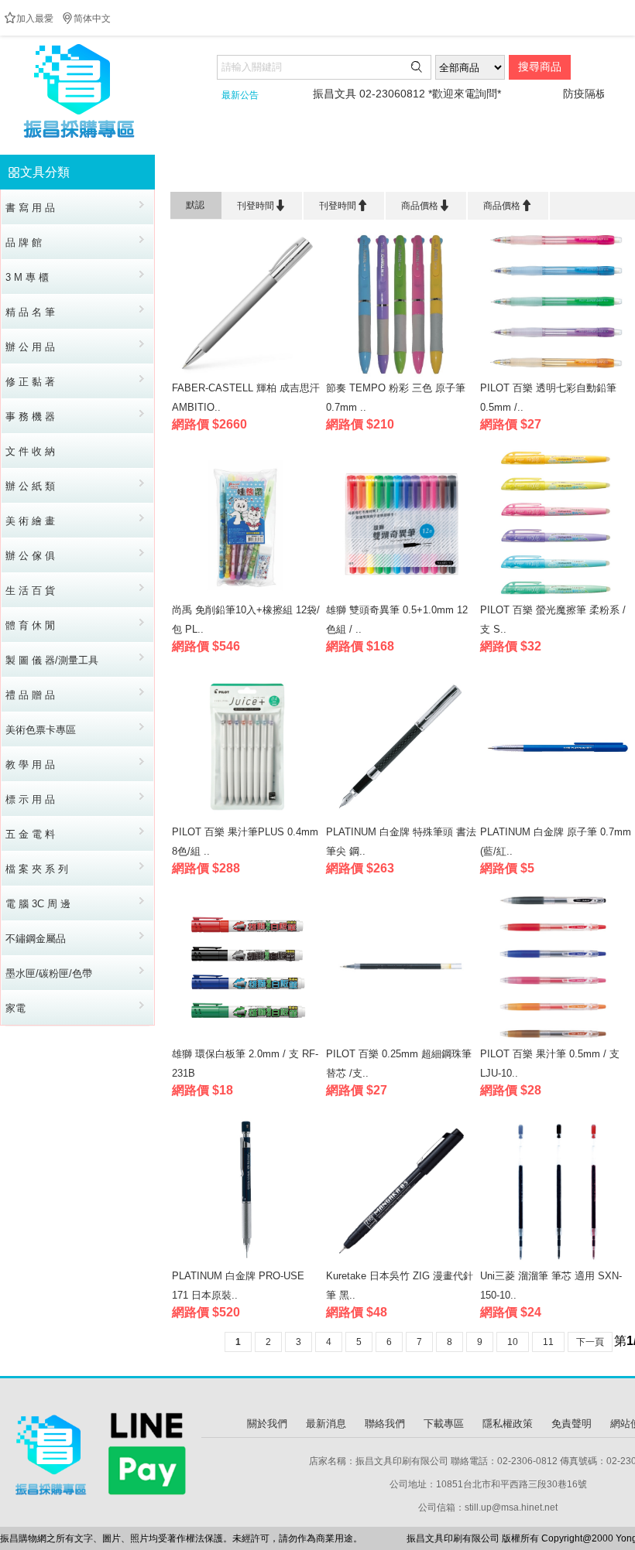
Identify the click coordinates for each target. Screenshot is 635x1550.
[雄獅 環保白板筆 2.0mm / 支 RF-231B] (247, 1040)
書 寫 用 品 (269, 172)
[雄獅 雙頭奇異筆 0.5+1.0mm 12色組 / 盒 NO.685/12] (401, 597)
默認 (195, 205)
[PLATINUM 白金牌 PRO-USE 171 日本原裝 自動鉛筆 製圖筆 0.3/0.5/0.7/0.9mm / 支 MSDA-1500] (247, 1262)
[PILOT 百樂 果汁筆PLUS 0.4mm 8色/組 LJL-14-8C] (247, 819)
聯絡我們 (385, 1423)
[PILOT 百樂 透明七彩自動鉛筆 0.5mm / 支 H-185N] (555, 375)
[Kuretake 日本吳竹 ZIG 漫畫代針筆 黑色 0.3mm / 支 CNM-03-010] (401, 1262)
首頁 (214, 172)
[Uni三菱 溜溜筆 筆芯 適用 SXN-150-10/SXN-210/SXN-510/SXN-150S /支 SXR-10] (555, 1262)
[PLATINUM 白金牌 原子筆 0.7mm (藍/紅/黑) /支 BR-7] (555, 819)
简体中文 (86, 18)
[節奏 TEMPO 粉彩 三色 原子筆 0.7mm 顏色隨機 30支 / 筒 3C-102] (401, 375)
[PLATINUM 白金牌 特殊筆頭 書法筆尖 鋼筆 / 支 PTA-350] (401, 819)
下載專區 (444, 1423)
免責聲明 (571, 1423)
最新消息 (326, 1423)
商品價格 (426, 205)
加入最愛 (28, 18)
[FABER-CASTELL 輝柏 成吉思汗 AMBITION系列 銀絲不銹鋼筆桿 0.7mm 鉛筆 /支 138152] (247, 375)
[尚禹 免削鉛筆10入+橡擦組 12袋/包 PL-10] (247, 597)
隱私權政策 (507, 1423)
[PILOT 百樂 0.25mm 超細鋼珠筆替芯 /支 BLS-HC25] (401, 1040)
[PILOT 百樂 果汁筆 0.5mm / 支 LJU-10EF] (555, 1040)
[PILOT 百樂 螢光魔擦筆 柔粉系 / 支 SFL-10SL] (555, 597)
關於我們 (267, 1423)
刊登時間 (262, 205)
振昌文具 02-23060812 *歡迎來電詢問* (379, 93)
